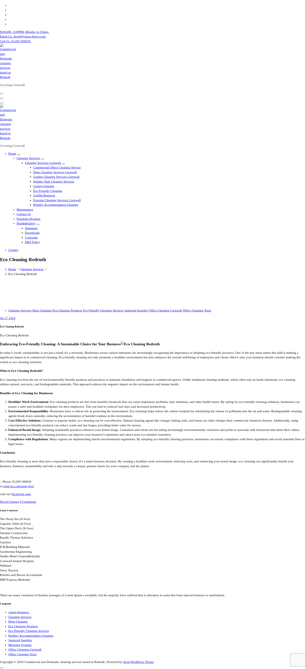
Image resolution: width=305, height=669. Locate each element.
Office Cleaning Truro (197, 310)
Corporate (31, 237)
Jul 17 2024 (7, 318)
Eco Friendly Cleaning (47, 191)
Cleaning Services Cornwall (43, 163)
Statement (31, 228)
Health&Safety (26, 223)
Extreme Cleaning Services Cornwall (57, 200)
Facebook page (21, 494)
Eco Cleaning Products (67, 310)
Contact (13, 250)
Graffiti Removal (44, 195)
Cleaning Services (28, 158)
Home (12, 153)
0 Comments (28, 501)
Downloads (32, 232)
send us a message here (18, 486)
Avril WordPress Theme (138, 662)
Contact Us (24, 214)
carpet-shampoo (18, 612)
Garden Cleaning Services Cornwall (56, 176)
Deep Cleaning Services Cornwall (55, 172)
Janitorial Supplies (136, 310)
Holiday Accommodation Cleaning (55, 204)
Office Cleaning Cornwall (165, 310)
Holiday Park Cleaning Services (53, 181)
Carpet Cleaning (43, 186)
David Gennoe (9, 501)
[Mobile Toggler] (18, 154)
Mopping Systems (20, 645)
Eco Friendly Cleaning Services (103, 310)
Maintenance (25, 209)
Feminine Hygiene (28, 219)
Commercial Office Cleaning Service (57, 167)
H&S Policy (32, 242)
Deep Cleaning (42, 310)
